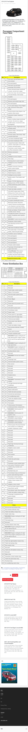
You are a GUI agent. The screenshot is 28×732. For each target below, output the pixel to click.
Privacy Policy (4, 705)
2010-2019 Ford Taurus (10, 584)
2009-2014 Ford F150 (9, 599)
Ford (10, 3)
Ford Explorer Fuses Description (11, 567)
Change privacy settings (6, 708)
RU (1, 701)
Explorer (14, 3)
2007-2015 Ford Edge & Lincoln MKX (13, 627)
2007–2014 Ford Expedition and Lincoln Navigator (12, 642)
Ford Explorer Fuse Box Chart (15, 568)
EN (1, 698)
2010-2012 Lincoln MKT (10, 615)
